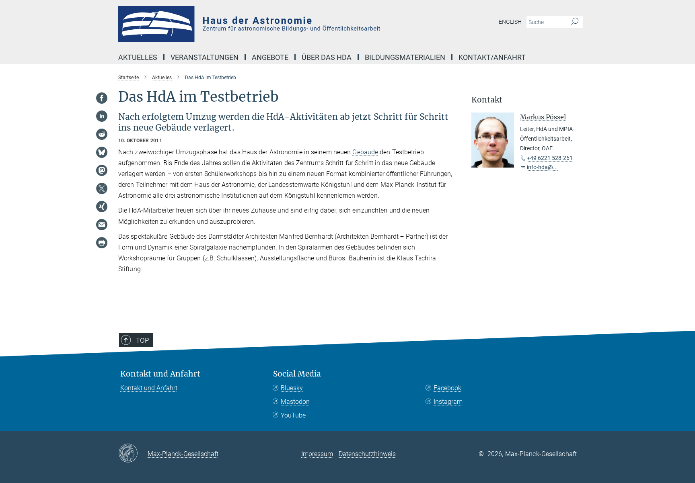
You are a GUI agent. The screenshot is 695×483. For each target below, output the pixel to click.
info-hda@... (542, 167)
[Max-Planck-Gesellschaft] (133, 453)
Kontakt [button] (486, 99)
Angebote (270, 57)
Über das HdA (327, 57)
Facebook (447, 388)
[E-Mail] (102, 225)
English (510, 21)
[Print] (102, 243)
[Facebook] (102, 98)
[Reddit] (102, 134)
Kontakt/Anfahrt (492, 57)
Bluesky (292, 388)
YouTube (293, 415)
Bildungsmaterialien (405, 57)
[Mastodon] (102, 170)
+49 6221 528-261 (550, 158)
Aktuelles (137, 57)
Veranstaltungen (205, 57)
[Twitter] (102, 188)
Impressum (317, 454)
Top (142, 340)
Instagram (448, 401)
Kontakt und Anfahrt (160, 374)
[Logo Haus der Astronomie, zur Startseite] (269, 24)
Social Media (297, 374)
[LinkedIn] (102, 116)
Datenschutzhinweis (367, 454)
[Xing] (102, 207)
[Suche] (574, 22)
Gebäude (365, 152)
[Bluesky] (102, 152)
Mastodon (295, 401)
